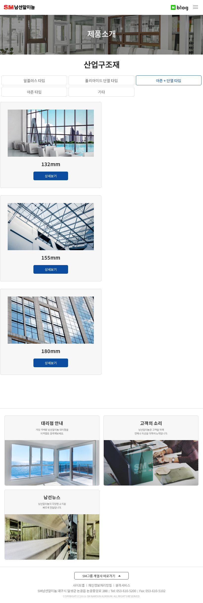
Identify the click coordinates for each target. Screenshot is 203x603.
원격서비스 (122, 585)
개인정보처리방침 (100, 585)
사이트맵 (79, 585)
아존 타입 (34, 91)
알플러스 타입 (34, 80)
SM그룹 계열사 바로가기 (99, 575)
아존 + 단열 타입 (168, 80)
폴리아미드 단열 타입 (101, 80)
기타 (101, 91)
